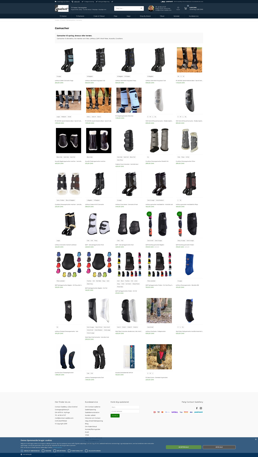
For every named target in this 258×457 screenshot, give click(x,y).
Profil (87, 432)
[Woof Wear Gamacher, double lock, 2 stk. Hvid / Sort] (129, 311)
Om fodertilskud (91, 426)
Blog (86, 424)
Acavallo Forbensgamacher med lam (95, 161)
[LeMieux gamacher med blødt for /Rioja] (189, 184)
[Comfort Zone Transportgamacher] (68, 357)
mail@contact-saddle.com (64, 418)
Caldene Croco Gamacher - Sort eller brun (126, 164)
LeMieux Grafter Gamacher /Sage (64, 80)
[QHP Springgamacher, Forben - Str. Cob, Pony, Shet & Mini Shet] (159, 264)
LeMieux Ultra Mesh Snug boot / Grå (95, 80)
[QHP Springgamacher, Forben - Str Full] (129, 264)
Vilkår (87, 435)
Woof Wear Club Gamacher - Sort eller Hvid (97, 337)
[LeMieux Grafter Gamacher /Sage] (68, 60)
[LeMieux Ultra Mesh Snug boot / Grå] (98, 60)
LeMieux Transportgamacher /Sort (94, 377)
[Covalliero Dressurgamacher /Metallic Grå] (159, 141)
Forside (57, 20)
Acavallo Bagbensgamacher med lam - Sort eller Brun (68, 161)
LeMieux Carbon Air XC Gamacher (94, 204)
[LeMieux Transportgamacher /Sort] (98, 357)
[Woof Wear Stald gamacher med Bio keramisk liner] (189, 311)
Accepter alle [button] (184, 447)
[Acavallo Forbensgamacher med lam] (98, 141)
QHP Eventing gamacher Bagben (155, 245)
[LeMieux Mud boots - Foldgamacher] (159, 311)
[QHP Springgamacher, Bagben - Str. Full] (98, 264)
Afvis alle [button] (219, 447)
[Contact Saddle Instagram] (201, 408)
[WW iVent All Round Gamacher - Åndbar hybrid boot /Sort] (189, 100)
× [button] (255, 439)
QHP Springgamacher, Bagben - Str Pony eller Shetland (68, 285)
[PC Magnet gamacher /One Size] (129, 100)
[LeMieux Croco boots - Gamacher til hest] (129, 184)
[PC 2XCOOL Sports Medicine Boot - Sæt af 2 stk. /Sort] (189, 60)
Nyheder (177, 16)
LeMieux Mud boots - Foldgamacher (156, 331)
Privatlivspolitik (57, 447)
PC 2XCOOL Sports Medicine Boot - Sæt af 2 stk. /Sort (189, 80)
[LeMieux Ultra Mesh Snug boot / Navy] (129, 60)
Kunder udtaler (90, 415)
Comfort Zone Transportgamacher (64, 372)
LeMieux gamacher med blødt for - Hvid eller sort (159, 204)
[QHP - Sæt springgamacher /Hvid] (98, 224)
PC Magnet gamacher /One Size (124, 116)
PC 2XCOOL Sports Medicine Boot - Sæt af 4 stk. (98, 121)
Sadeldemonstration (92, 412)
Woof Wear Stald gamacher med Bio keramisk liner (189, 331)
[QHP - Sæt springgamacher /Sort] (129, 224)
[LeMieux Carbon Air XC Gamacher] (98, 184)
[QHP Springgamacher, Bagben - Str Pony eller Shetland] (68, 264)
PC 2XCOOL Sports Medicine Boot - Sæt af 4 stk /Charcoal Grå (68, 121)
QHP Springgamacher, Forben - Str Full (126, 291)
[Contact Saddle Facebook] (197, 408)
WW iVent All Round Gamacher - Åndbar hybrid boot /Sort (189, 121)
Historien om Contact (92, 418)
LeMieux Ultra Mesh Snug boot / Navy (125, 80)
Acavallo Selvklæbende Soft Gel (124, 372)
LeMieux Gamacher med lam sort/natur (65, 245)
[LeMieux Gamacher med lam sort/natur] (68, 224)
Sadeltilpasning (90, 410)
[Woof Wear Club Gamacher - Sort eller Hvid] (98, 311)
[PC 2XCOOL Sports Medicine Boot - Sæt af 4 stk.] (98, 100)
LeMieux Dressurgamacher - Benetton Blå (187, 285)
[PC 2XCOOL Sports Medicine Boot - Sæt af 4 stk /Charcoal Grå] (68, 100)
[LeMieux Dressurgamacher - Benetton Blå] (189, 264)
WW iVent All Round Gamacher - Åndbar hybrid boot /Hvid (159, 121)
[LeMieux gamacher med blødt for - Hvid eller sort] (159, 184)
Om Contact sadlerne (92, 407)
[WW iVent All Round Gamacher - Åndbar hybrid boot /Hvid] (159, 100)
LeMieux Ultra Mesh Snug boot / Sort (156, 80)
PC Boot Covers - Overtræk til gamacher (157, 377)
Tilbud (162, 16)
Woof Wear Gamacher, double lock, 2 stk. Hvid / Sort (129, 331)
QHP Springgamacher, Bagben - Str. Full (96, 288)
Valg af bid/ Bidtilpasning (94, 421)
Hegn (129, 16)
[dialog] (129, 447)
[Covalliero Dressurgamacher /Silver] (189, 141)
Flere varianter (61, 281)
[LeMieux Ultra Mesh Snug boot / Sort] (159, 60)
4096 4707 (77, 1)
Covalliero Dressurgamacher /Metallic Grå (157, 161)
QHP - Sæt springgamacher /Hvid (94, 245)
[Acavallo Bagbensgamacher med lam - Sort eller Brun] (68, 141)
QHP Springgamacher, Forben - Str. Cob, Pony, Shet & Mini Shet (159, 285)
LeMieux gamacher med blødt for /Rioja (187, 204)
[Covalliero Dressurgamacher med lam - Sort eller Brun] (68, 184)
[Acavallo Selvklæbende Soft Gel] (129, 357)
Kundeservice (193, 16)
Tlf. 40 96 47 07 (160, 7)
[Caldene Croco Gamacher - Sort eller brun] (129, 141)
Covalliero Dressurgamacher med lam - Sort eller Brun (68, 204)
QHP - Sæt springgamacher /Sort (124, 245)
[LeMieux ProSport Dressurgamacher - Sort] (68, 311)
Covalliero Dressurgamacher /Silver (185, 161)
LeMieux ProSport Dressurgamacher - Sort (66, 331)
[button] (91, 454)
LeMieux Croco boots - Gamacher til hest (126, 204)
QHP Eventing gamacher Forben (185, 245)
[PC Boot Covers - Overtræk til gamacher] (159, 357)
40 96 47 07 (62, 415)
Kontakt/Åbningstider (92, 429)
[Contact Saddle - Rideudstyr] (62, 8)
